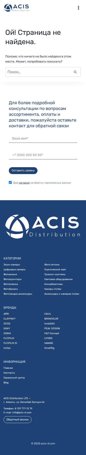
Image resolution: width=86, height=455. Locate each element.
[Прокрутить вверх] (77, 437)
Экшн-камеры (12, 264)
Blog (6, 382)
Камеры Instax (52, 289)
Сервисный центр (14, 377)
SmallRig (49, 348)
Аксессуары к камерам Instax (61, 293)
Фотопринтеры (13, 279)
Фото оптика (51, 264)
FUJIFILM (9, 338)
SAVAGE (48, 343)
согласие (24, 182)
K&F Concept (51, 333)
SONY (7, 328)
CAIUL (47, 313)
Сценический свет (55, 269)
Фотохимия (10, 274)
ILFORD (48, 338)
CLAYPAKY (9, 318)
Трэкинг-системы (54, 274)
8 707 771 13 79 (23, 408)
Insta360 (49, 323)
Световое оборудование (58, 279)
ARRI (6, 313)
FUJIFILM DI (10, 343)
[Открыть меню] (78, 7)
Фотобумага (11, 289)
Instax (7, 348)
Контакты (9, 372)
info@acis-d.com (22, 412)
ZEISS (7, 323)
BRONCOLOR (51, 318)
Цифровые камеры (15, 269)
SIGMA (7, 333)
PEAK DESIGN (52, 328)
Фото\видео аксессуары (18, 293)
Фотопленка (11, 284)
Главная (8, 368)
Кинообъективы (53, 284)
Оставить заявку (23, 170)
